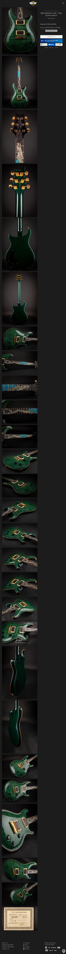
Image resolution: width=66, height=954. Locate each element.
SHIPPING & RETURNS (7, 945)
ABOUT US (4, 943)
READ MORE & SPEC (51, 30)
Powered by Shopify (49, 944)
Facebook (27, 943)
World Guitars (52, 943)
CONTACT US (5, 949)
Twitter (27, 945)
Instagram (27, 947)
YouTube (27, 949)
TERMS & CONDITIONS (8, 947)
